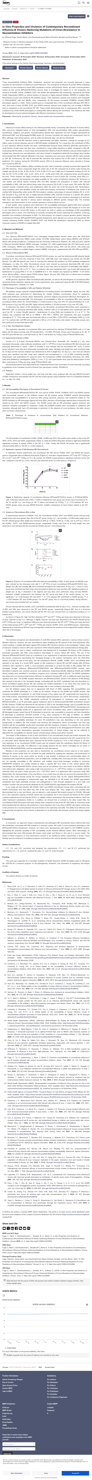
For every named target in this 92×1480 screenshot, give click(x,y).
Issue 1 (32, 8)
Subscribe (7, 1454)
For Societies (52, 1394)
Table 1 (82, 398)
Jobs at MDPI (7, 1391)
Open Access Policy (9, 1385)
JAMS (4, 1425)
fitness (34, 116)
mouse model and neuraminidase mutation (55, 116)
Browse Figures (26, 68)
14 (10, 192)
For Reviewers (52, 1382)
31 (88, 764)
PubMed (78, 891)
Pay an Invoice (7, 1382)
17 (77, 242)
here (19, 1283)
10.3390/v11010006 (44, 8)
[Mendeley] (28, 1229)
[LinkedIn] (12, 1229)
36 (4, 813)
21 (88, 642)
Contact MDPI (7, 1388)
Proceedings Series (9, 1428)
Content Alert (50, 1367)
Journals (6, 8)
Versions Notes (58, 68)
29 (6, 704)
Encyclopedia (7, 1422)
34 (81, 784)
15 (76, 200)
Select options (9, 1444)
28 (72, 686)
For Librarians (52, 1388)
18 (52, 259)
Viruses (14, 8)
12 (60, 184)
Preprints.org (7, 1413)
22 (86, 648)
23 (12, 660)
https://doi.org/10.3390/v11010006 (34, 53)
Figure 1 (43, 455)
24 (14, 660)
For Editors (51, 1385)
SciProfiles (6, 1419)
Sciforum (5, 1407)
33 (78, 784)
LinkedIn (50, 1407)
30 (88, 728)
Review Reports (42, 68)
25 (62, 671)
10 (55, 184)
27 (61, 676)
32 (88, 771)
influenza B (16, 116)
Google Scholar (53, 891)
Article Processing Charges (12, 1379)
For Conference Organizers (57, 1397)
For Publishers (52, 1391)
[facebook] (16, 1229)
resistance (26, 116)
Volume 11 (23, 8)
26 (64, 671)
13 (77, 187)
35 (63, 808)
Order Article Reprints (76, 16)
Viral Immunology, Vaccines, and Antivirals (46, 63)
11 (57, 184)
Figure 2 (60, 526)
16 (38, 223)
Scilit (72, 891)
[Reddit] (25, 1229)
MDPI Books (7, 1410)
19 (79, 264)
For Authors (51, 1379)
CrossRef (65, 891)
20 (28, 299)
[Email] (4, 1229)
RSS (40, 1367)
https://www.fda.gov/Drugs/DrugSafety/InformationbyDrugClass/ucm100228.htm (57, 958)
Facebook (50, 1410)
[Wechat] (21, 1229)
